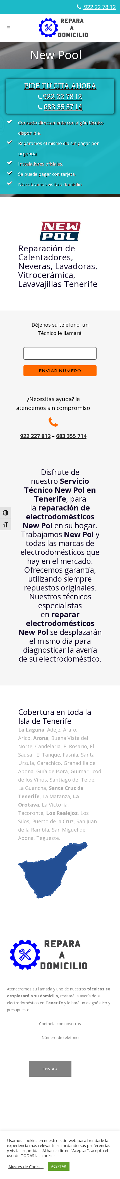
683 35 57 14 (63, 106)
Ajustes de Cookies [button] (26, 1166)
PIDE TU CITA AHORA (60, 85)
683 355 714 (71, 436)
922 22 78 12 (99, 7)
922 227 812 (35, 436)
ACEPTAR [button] (58, 1166)
